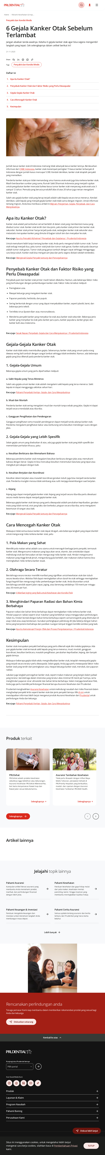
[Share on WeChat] (13, 59)
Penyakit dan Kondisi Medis (26, 64)
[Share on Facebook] (23, 59)
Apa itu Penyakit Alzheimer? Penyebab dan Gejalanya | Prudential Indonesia (51, 238)
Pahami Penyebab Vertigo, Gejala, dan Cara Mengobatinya (43, 392)
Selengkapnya (15, 816)
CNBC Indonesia (27, 169)
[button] (90, 5)
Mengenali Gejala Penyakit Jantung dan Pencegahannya (41, 257)
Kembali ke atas (50, 1037)
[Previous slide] (88, 816)
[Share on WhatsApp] (27, 59)
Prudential (85, 695)
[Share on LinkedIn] (18, 59)
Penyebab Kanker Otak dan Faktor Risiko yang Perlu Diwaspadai (40, 86)
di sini (81, 692)
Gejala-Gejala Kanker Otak (22, 93)
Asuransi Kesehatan (39, 689)
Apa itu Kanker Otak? (20, 79)
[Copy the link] (32, 59)
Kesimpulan (15, 106)
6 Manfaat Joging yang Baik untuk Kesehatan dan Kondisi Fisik (44, 592)
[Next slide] (96, 816)
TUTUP (91, 1145)
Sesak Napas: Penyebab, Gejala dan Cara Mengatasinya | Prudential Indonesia (52, 333)
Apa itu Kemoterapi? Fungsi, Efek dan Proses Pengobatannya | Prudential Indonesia (54, 629)
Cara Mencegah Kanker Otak (23, 99)
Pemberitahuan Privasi (65, 1145)
